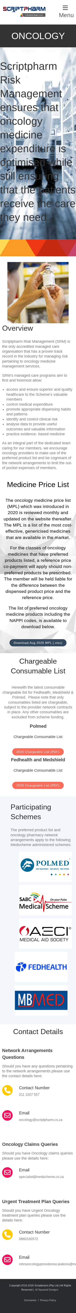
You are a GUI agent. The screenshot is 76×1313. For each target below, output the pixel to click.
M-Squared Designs (46, 1289)
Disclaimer (30, 1300)
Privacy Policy (48, 1300)
